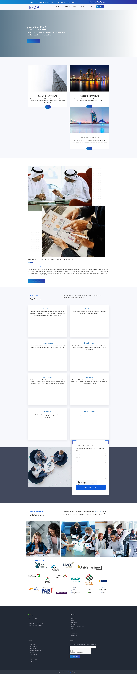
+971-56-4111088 (33, 618)
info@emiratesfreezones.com (46, 2)
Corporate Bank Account (35, 650)
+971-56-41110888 (70, 2)
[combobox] (77, 458)
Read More (36, 281)
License (70, 513)
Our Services (84, 7)
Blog (92, 7)
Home (72, 618)
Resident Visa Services (35, 655)
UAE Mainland (33, 644)
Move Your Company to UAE (77, 626)
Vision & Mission (75, 631)
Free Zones (58, 7)
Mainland (73, 624)
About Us (50, 7)
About (72, 620)
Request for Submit (90, 487)
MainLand (67, 7)
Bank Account (98, 511)
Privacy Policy (74, 635)
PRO (90, 513)
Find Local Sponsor (34, 659)
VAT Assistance (76, 513)
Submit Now (75, 656)
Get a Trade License (34, 657)
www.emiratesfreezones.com (35, 625)
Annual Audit (32, 661)
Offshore (75, 7)
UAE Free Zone (33, 646)
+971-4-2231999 (61, 2)
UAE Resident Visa (84, 513)
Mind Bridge (68, 672)
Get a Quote (100, 7)
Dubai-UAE (32, 2)
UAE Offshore (33, 648)
